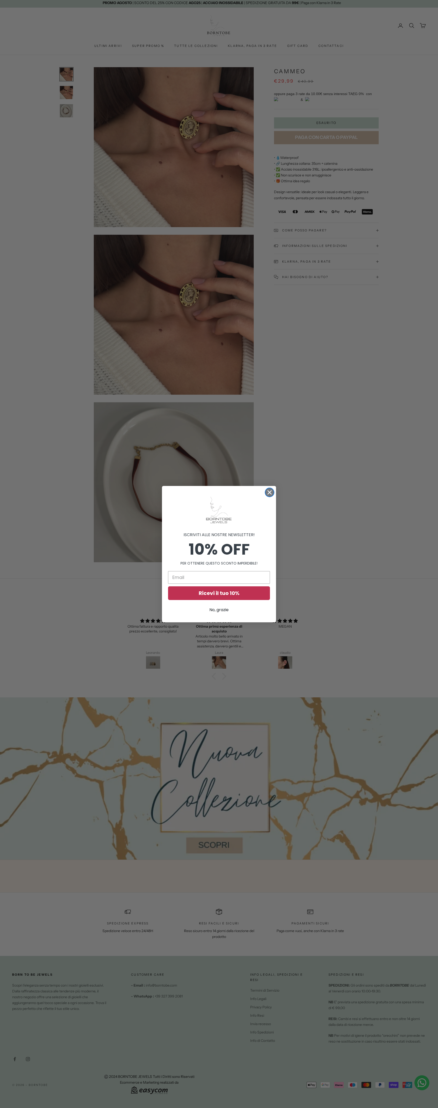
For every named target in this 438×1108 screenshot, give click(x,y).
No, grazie (219, 610)
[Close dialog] (269, 492)
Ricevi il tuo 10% (219, 593)
